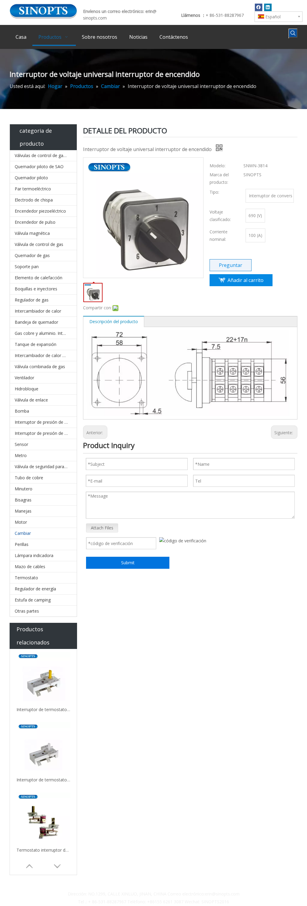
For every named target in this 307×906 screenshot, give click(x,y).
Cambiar (23, 533)
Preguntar (230, 265)
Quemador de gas (32, 255)
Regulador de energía (35, 589)
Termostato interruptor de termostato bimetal (43, 850)
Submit (128, 562)
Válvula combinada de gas (40, 366)
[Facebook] (258, 7)
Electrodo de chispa (34, 200)
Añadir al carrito (246, 280)
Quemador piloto (31, 177)
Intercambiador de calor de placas (46, 355)
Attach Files (102, 528)
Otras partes (27, 611)
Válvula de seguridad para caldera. (46, 466)
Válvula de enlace (31, 400)
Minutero (23, 489)
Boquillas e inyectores (36, 289)
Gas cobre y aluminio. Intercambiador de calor (46, 333)
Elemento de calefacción (38, 277)
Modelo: (217, 165)
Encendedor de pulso (35, 222)
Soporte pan (27, 266)
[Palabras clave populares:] (292, 33)
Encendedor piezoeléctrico (40, 211)
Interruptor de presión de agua (44, 433)
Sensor (21, 444)
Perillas (21, 544)
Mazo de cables (30, 566)
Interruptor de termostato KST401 (43, 780)
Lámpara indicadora (34, 555)
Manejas (23, 511)
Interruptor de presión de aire (43, 422)
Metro (21, 455)
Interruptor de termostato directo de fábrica (43, 709)
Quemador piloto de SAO (39, 166)
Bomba (22, 411)
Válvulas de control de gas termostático (46, 155)
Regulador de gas (32, 300)
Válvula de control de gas (39, 244)
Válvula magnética (32, 233)
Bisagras (23, 500)
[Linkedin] (268, 7)
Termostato (26, 577)
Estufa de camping (33, 600)
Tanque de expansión (35, 344)
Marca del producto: (219, 178)
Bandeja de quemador (36, 322)
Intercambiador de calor (38, 311)
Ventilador (24, 377)
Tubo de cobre (29, 477)
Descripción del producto (113, 321)
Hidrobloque (26, 389)
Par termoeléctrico (33, 189)
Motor (21, 522)
